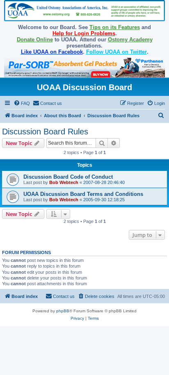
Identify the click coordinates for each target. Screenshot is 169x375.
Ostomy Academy (130, 39)
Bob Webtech (63, 182)
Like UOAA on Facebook (52, 52)
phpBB (62, 311)
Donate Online (35, 39)
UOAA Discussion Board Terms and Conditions (83, 194)
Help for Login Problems (84, 33)
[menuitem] (22, 103)
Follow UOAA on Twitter (116, 52)
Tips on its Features (114, 27)
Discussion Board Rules (45, 131)
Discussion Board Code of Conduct (68, 177)
